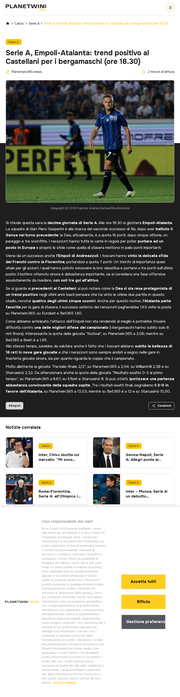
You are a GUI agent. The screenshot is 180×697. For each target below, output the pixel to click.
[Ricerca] (170, 7)
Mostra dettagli (64, 682)
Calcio (19, 23)
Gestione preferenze (146, 621)
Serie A (34, 23)
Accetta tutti (143, 581)
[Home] (8, 23)
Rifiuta (143, 601)
